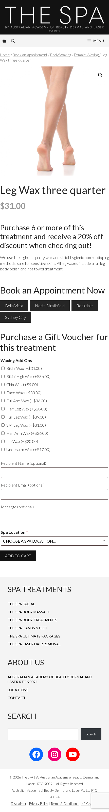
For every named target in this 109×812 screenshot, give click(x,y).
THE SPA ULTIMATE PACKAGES (34, 636)
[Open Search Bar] (13, 40)
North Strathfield (50, 305)
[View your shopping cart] (4, 40)
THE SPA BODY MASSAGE (29, 612)
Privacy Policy (38, 804)
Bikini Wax (24, 368)
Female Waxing (86, 55)
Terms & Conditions (65, 804)
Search (91, 734)
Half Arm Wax (27, 433)
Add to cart (18, 555)
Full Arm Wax (26, 400)
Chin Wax (22, 384)
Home (5, 55)
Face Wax (24, 392)
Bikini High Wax (28, 376)
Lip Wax (22, 441)
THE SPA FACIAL (21, 604)
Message (17, 506)
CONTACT (17, 698)
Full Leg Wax (26, 416)
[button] (100, 75)
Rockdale (85, 305)
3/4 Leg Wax (26, 425)
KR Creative (89, 804)
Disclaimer (18, 804)
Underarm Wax (28, 449)
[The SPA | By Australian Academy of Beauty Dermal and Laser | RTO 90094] (54, 17)
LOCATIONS (18, 690)
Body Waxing (60, 55)
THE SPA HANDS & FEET (27, 628)
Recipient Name (23, 463)
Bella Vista (14, 305)
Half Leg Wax (26, 408)
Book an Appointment (30, 55)
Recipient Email (23, 484)
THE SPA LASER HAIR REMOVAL (34, 644)
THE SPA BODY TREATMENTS (32, 620)
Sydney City (15, 317)
